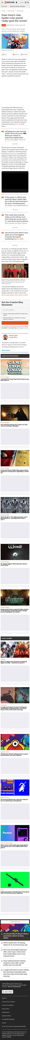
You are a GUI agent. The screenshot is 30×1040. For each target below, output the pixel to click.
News (3, 25)
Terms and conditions (8, 1005)
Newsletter (25, 54)
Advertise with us (6, 1016)
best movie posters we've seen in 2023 (15, 295)
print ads (17, 124)
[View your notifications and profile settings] (16, 2)
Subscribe (22, 2)
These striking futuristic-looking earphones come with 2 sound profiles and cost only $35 (14, 963)
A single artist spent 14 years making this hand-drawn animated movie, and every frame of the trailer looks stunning (16, 973)
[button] (28, 2)
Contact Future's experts (8, 1001)
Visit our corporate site (14, 986)
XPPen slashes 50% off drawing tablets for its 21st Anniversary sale (15, 944)
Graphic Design (10, 11)
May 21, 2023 (18, 239)
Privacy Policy (13, 328)
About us (4, 998)
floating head (12, 154)
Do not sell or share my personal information (14, 1026)
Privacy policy (5, 1008)
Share (5, 54)
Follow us (17, 54)
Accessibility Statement (8, 1019)
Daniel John (11, 25)
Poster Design (20, 11)
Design (3, 11)
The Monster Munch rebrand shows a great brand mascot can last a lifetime (16, 936)
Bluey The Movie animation (17, 6)
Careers (4, 1023)
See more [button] (15, 144)
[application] (15, 180)
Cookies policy (5, 1012)
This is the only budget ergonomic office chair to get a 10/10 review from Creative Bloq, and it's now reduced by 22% (15, 953)
